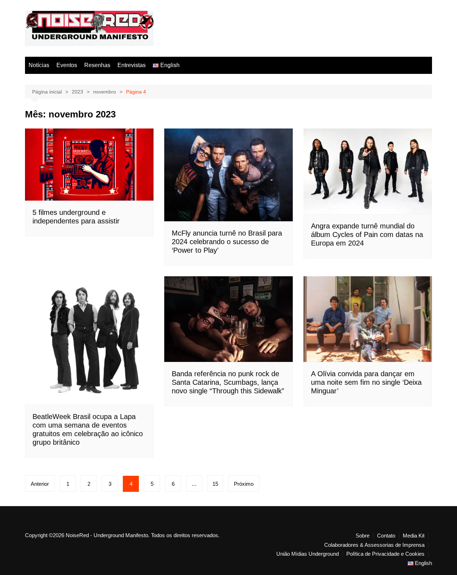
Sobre (363, 536)
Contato (386, 536)
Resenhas (97, 65)
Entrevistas (131, 65)
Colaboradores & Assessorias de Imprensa (374, 545)
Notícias (39, 65)
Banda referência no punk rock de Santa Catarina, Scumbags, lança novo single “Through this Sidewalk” (228, 382)
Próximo (243, 484)
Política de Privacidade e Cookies (385, 554)
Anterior (40, 484)
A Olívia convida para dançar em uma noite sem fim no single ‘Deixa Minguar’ (366, 382)
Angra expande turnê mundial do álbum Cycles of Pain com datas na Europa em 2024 (367, 234)
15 (215, 484)
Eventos (66, 65)
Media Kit (414, 536)
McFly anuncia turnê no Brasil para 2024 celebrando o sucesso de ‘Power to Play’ (227, 241)
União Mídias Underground (307, 554)
